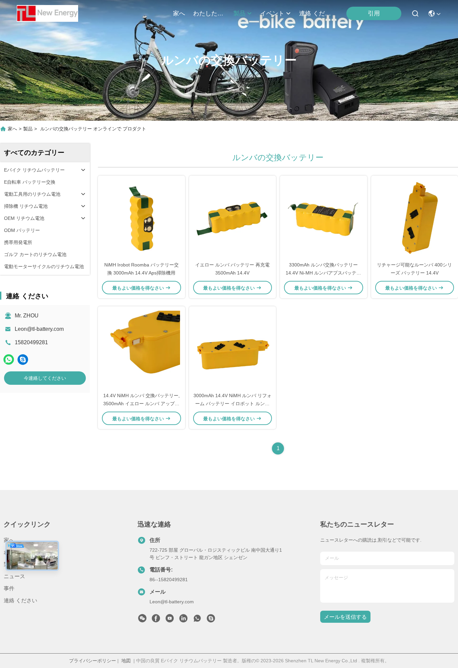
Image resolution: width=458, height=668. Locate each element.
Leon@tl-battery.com (39, 329)
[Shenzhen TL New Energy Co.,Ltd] (47, 13)
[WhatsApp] (9, 359)
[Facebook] (156, 620)
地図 (126, 660)
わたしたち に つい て (209, 13)
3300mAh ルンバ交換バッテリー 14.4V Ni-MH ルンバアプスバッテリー (323, 273)
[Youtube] (169, 620)
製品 (239, 13)
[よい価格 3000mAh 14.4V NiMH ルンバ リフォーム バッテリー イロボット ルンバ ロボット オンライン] (232, 348)
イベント (272, 13)
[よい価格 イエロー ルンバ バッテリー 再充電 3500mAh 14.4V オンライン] (232, 218)
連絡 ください (315, 13)
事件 (9, 588)
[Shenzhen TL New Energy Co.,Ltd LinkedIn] (183, 620)
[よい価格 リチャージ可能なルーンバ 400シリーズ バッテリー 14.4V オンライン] (414, 218)
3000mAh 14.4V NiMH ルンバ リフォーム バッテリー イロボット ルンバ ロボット (232, 403)
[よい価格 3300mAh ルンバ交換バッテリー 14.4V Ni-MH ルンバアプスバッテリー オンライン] (323, 218)
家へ (179, 13)
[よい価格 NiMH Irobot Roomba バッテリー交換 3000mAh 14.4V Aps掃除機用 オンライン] (141, 218)
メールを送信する (345, 617)
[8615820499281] (197, 620)
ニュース (14, 576)
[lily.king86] (23, 359)
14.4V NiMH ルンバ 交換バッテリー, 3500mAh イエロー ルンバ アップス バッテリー (141, 403)
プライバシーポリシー (92, 660)
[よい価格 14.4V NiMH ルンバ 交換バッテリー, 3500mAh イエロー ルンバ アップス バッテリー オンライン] (141, 348)
